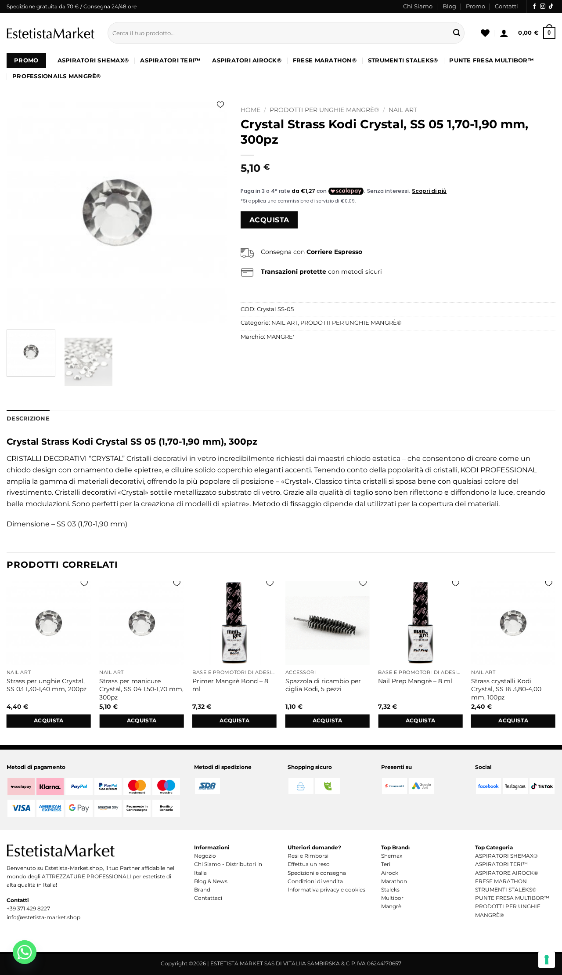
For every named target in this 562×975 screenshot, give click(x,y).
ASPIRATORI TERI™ (170, 60)
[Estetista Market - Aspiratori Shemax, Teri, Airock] (50, 32)
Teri (385, 864)
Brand (202, 889)
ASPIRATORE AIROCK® (506, 873)
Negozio (205, 855)
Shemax (391, 855)
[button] (504, 33)
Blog (449, 6)
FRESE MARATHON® (325, 60)
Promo (475, 6)
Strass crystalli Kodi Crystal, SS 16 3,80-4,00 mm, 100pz (506, 689)
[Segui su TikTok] (551, 7)
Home (250, 109)
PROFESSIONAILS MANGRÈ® (56, 76)
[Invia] (456, 32)
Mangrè (391, 906)
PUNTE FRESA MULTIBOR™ (491, 60)
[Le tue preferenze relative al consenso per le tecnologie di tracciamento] (546, 959)
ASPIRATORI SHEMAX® (93, 60)
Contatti (506, 6)
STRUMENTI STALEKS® (403, 60)
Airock (389, 873)
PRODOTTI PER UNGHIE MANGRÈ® (324, 109)
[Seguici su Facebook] (534, 7)
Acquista (269, 220)
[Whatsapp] (24, 952)
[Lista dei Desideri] (485, 33)
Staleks (390, 889)
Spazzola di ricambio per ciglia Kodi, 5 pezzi (323, 685)
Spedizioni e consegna (317, 873)
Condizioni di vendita (315, 881)
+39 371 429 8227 (28, 908)
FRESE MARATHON (501, 881)
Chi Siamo (417, 6)
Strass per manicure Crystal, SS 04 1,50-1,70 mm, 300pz (141, 689)
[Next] (212, 212)
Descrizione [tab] (28, 418)
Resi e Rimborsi (308, 855)
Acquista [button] (49, 721)
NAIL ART (403, 109)
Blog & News (210, 881)
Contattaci (208, 898)
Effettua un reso (309, 864)
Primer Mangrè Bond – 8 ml (230, 685)
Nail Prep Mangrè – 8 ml (415, 681)
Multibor (392, 898)
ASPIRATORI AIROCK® (246, 60)
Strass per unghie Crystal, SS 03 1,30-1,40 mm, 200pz (46, 685)
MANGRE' (280, 336)
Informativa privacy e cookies (326, 889)
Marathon (394, 881)
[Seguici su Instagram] (542, 7)
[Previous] (22, 212)
